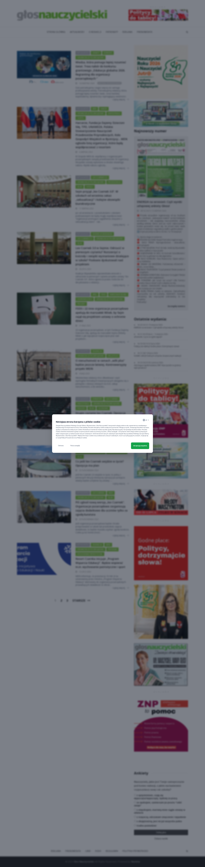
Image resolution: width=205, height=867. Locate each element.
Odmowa (61, 445)
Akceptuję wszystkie (140, 446)
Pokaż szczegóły (75, 445)
